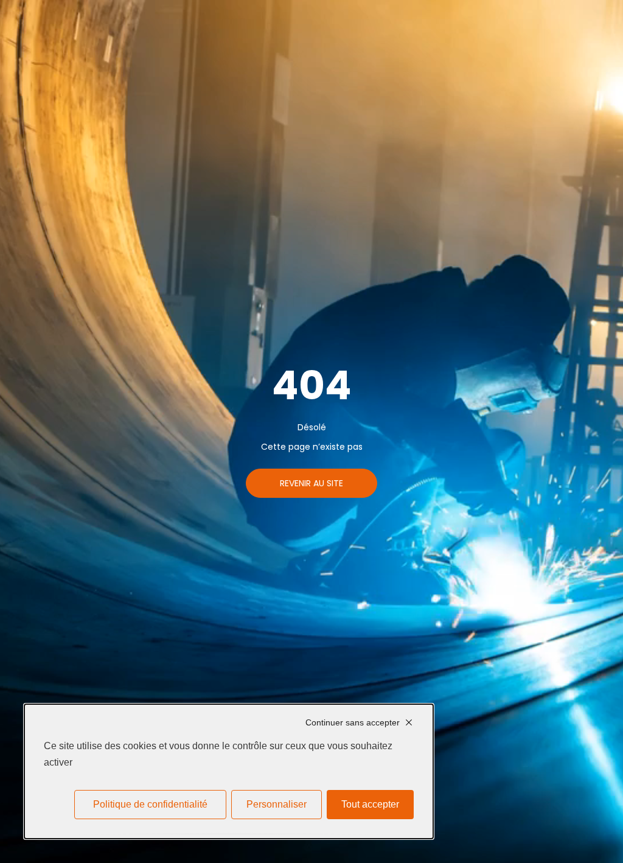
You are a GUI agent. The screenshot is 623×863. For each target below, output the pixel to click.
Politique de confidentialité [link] (150, 804)
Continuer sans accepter (352, 722)
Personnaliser (276, 804)
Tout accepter (370, 804)
